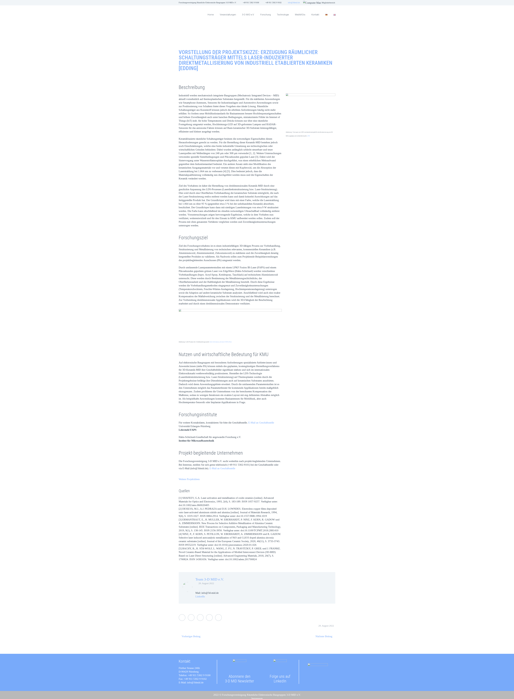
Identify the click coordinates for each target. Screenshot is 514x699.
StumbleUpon (218, 617)
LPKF (308, 136)
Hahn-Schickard (214, 342)
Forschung (265, 14)
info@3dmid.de (294, 3)
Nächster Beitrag (323, 636)
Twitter (182, 617)
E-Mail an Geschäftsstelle (261, 422)
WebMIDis (300, 14)
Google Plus (200, 617)
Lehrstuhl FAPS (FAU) (225, 342)
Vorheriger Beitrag (191, 636)
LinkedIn (200, 596)
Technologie (283, 14)
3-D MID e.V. (248, 14)
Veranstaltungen (228, 14)
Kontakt (315, 14)
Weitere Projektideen (189, 479)
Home (210, 14)
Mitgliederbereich (328, 3)
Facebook (191, 617)
